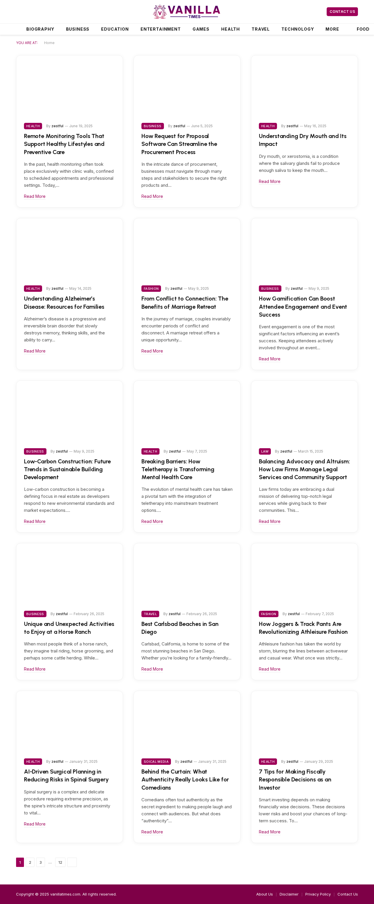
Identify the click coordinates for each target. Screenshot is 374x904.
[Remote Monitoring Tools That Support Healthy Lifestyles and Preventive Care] (69, 85)
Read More (35, 196)
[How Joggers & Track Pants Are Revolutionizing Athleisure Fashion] (304, 573)
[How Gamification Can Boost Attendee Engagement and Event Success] (304, 248)
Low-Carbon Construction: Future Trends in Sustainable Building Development (67, 469)
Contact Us (342, 11)
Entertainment (161, 29)
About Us (264, 894)
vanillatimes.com (65, 894)
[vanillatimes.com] (187, 11)
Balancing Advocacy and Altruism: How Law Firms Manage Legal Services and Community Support (304, 469)
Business (78, 29)
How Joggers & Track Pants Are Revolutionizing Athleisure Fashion (303, 627)
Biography (40, 29)
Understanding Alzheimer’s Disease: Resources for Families (64, 302)
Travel (261, 29)
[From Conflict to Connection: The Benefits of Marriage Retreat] (187, 248)
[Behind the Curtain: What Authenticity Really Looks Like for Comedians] (187, 721)
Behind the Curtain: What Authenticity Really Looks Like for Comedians (185, 779)
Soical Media (156, 762)
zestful (57, 126)
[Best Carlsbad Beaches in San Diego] (187, 573)
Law (265, 451)
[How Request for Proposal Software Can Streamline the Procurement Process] (187, 85)
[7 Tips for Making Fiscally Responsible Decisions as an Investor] (304, 721)
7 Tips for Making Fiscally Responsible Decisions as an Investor (295, 779)
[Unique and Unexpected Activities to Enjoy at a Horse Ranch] (69, 573)
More (332, 29)
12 (60, 862)
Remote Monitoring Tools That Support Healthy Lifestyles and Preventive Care (64, 143)
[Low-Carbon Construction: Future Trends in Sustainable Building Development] (69, 411)
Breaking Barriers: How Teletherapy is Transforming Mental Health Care (177, 469)
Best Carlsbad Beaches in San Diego (179, 627)
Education (115, 29)
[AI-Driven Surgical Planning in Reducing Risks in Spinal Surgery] (69, 721)
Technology (297, 29)
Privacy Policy (318, 894)
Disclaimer (289, 894)
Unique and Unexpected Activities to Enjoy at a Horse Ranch (69, 627)
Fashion (151, 289)
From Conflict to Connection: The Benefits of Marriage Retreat (184, 302)
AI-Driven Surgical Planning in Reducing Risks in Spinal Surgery (66, 775)
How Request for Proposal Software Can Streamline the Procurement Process (179, 143)
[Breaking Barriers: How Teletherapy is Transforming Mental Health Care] (187, 411)
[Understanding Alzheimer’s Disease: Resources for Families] (69, 248)
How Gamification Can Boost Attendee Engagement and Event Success (303, 306)
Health (230, 29)
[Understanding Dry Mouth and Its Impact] (304, 85)
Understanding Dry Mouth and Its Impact (303, 139)
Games (201, 29)
